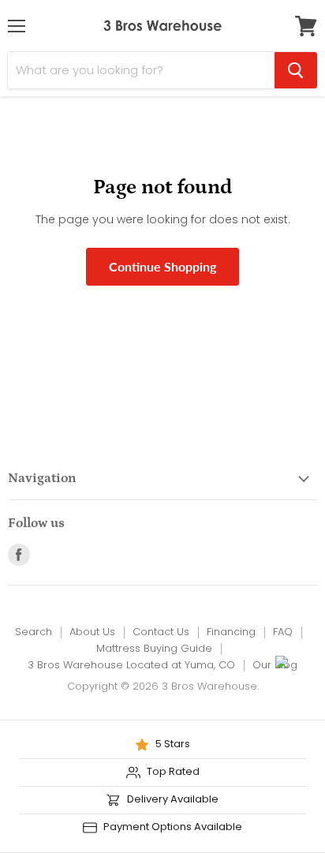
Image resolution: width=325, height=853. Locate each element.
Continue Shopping (162, 266)
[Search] (296, 70)
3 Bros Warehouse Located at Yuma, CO (131, 664)
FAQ (283, 631)
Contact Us (161, 631)
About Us (92, 631)
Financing (231, 631)
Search (33, 631)
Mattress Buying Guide (154, 648)
